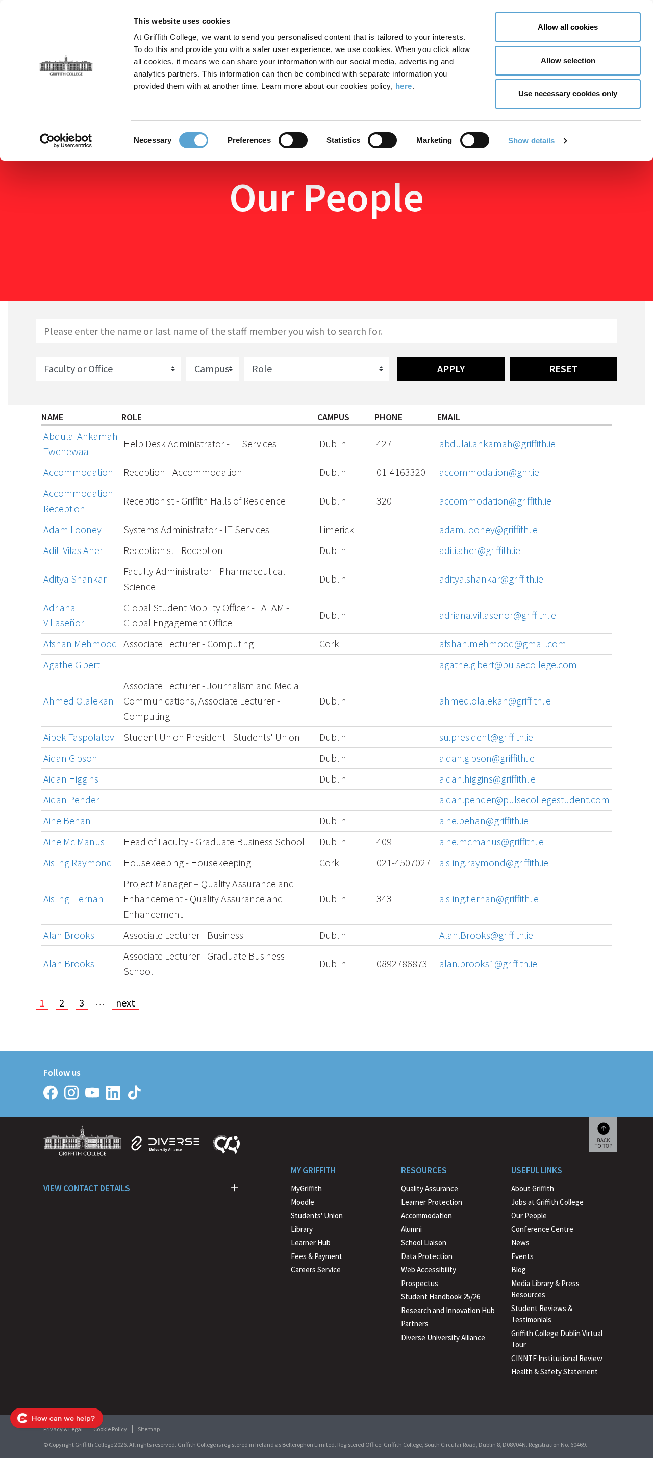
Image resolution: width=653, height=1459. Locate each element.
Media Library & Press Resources (545, 1289)
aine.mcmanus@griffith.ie (491, 841)
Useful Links (536, 1170)
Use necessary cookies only (567, 93)
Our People (529, 1215)
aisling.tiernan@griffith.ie (489, 898)
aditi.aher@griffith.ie (479, 550)
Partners (415, 1323)
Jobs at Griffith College (547, 1202)
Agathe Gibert (71, 664)
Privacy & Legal (63, 1429)
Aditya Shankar (75, 578)
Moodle (302, 1202)
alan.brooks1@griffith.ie (488, 963)
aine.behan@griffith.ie (484, 820)
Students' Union (317, 1215)
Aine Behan (67, 820)
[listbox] (108, 369)
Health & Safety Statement (554, 1373)
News (520, 1242)
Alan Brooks (68, 934)
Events (522, 1256)
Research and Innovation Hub (448, 1310)
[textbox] (326, 331)
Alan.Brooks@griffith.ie (486, 934)
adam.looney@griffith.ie (488, 529)
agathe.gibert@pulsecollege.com (508, 664)
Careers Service (316, 1269)
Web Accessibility (428, 1269)
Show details (531, 140)
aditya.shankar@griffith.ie (491, 578)
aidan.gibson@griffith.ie (487, 757)
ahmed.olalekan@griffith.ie (495, 700)
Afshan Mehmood (80, 643)
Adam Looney (72, 529)
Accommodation (78, 472)
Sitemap (149, 1429)
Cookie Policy (110, 1429)
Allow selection (568, 60)
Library (302, 1229)
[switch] (293, 140)
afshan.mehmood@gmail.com (502, 643)
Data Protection (427, 1256)
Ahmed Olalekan (78, 700)
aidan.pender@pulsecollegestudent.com (524, 799)
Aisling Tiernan (73, 898)
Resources (424, 1170)
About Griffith (532, 1188)
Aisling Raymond (77, 862)
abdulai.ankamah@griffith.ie (497, 443)
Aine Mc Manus (74, 841)
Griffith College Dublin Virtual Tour (556, 1339)
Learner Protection (431, 1202)
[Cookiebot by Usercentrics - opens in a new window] (66, 140)
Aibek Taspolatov (78, 737)
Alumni (411, 1229)
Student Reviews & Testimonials (541, 1314)
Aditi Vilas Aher (73, 550)
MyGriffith (306, 1188)
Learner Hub (311, 1242)
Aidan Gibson (70, 757)
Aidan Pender (71, 799)
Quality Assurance (429, 1188)
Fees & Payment (316, 1256)
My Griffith (313, 1170)
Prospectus (419, 1283)
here (403, 86)
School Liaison (423, 1242)
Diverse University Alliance (443, 1337)
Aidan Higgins (70, 778)
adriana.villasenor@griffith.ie (497, 615)
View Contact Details (86, 1188)
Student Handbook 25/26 (440, 1296)
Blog (518, 1269)
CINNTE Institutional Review (556, 1358)
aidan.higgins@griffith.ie (487, 778)
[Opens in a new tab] (50, 1093)
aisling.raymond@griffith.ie (493, 862)
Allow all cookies (568, 26)
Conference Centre (542, 1229)
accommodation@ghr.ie (489, 472)
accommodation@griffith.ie (495, 500)
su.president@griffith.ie (486, 737)
